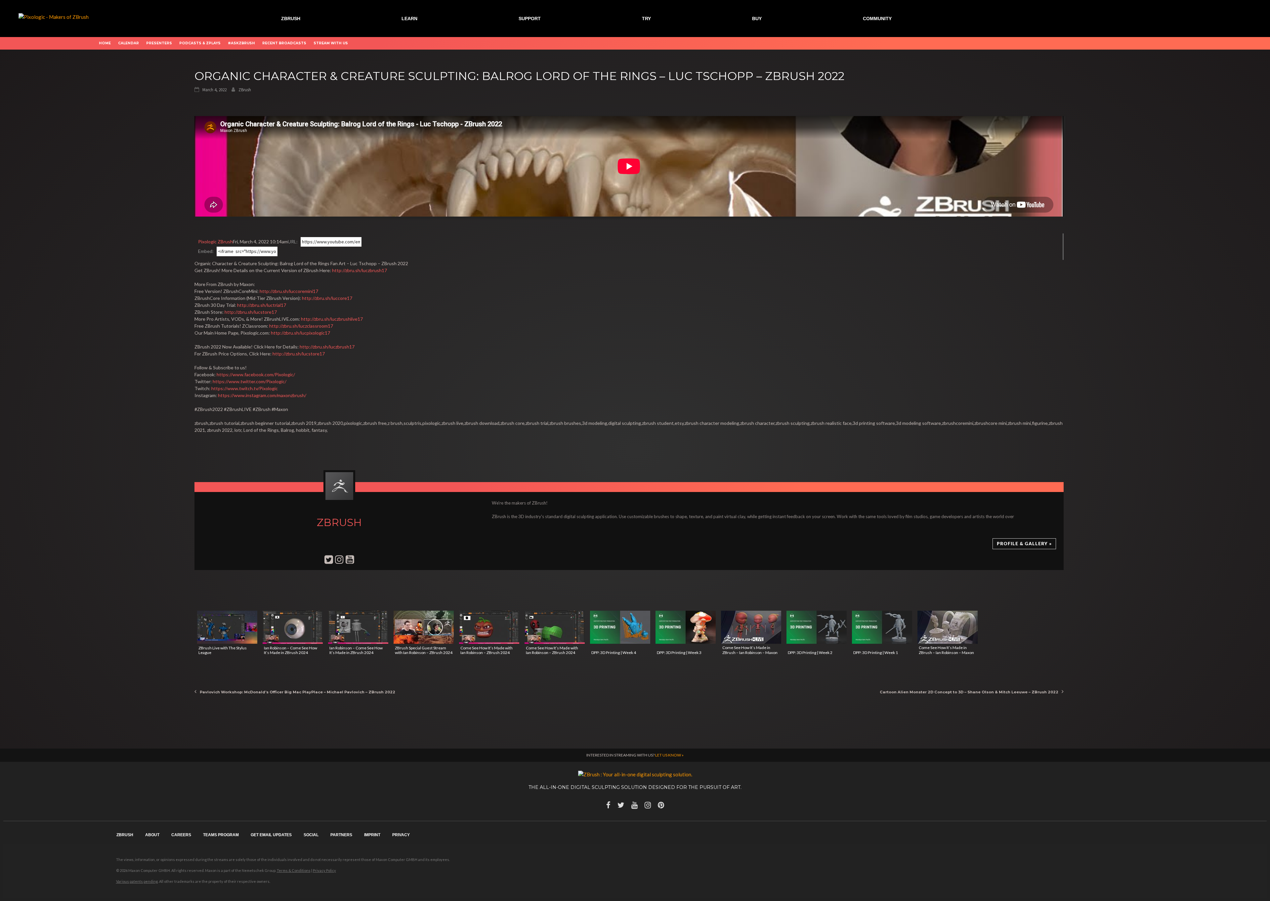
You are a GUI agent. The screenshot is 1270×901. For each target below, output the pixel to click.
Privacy (401, 835)
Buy (757, 18)
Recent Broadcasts (284, 43)
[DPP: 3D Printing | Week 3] (685, 627)
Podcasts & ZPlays (200, 43)
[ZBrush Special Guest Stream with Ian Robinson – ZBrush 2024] (423, 627)
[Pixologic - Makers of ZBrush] (54, 16)
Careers (181, 835)
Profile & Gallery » (1024, 543)
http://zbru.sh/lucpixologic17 (300, 333)
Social (311, 835)
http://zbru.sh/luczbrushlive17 (332, 319)
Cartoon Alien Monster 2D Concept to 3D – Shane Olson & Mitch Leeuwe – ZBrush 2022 (969, 692)
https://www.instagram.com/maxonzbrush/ (262, 395)
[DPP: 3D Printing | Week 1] (882, 627)
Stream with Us (331, 43)
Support (530, 18)
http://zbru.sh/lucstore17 (251, 312)
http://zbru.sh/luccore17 (327, 298)
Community (877, 18)
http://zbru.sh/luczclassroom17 (301, 326)
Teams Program (221, 835)
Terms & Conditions (294, 870)
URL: (293, 241)
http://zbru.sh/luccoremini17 (289, 291)
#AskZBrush (241, 43)
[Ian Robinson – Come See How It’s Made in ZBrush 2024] (292, 627)
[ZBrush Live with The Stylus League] (227, 627)
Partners (341, 835)
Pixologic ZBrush (215, 241)
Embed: (206, 251)
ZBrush (290, 18)
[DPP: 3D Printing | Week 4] (620, 627)
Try (646, 18)
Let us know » (669, 755)
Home (105, 43)
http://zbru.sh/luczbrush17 (359, 270)
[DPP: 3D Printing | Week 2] (816, 627)
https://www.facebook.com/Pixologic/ (256, 374)
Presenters (159, 43)
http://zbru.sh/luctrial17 (261, 305)
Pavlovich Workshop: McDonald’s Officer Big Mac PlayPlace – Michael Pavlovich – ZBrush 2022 (297, 692)
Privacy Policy (324, 870)
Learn (409, 18)
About (152, 835)
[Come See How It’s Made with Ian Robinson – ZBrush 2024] (489, 627)
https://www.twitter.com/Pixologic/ (249, 381)
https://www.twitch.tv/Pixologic (244, 388)
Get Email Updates (271, 835)
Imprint (372, 835)
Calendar (128, 43)
